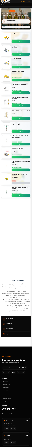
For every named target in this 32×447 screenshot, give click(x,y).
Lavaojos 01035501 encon (18, 71)
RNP (14, 372)
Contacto (5, 390)
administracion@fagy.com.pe (11, 413)
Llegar (7, 428)
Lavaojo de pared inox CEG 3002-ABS (20, 33)
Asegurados (6, 401)
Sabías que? (6, 387)
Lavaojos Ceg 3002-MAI (17, 148)
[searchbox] (16, 5)
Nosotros (5, 381)
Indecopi (7, 372)
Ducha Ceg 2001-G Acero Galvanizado (21, 110)
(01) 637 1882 (9, 409)
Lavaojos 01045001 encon (18, 58)
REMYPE (22, 372)
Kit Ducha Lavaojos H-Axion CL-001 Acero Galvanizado (20, 136)
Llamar (13, 428)
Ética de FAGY (6, 384)
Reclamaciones (7, 398)
